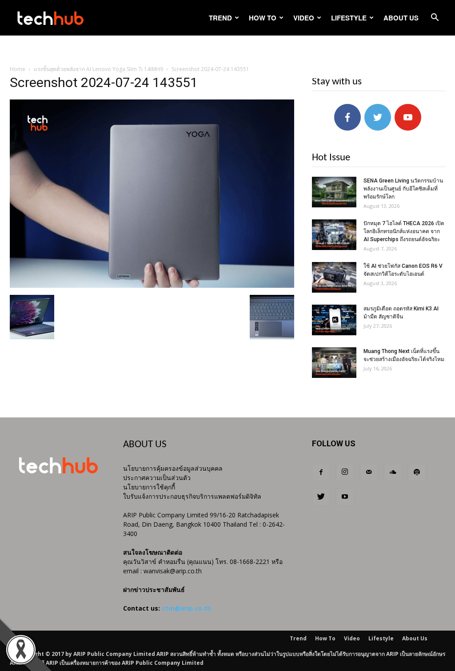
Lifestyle (349, 18)
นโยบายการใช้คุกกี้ (149, 487)
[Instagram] (345, 472)
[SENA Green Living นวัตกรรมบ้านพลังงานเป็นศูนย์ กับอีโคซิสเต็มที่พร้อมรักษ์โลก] (334, 192)
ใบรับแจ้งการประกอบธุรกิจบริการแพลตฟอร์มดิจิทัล (192, 496)
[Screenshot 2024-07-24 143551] (152, 285)
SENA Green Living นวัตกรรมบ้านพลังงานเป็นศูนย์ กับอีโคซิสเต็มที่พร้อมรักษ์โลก (403, 189)
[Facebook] (321, 472)
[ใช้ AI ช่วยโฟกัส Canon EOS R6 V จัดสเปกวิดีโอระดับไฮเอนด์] (334, 277)
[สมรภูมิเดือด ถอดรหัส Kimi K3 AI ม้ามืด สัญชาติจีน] (334, 320)
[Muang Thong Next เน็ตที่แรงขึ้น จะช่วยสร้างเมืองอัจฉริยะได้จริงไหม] (334, 362)
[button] (434, 18)
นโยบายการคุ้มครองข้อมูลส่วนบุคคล (173, 468)
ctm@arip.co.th (186, 608)
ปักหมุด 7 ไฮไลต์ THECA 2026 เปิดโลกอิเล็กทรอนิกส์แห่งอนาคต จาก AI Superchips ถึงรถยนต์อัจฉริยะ (403, 231)
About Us (401, 18)
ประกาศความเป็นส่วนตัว (157, 477)
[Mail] (369, 472)
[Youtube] (345, 497)
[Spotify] (417, 472)
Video (303, 18)
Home (17, 69)
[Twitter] (321, 497)
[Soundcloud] (393, 472)
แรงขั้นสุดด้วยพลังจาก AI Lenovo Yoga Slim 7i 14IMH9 (98, 69)
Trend (220, 18)
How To (262, 18)
